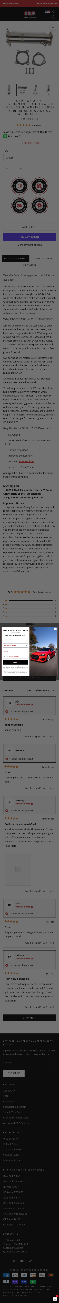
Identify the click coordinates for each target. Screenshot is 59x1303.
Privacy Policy (13, 673)
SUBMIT (15, 662)
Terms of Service (20, 673)
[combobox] (14, 645)
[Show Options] (26, 645)
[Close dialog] (55, 629)
